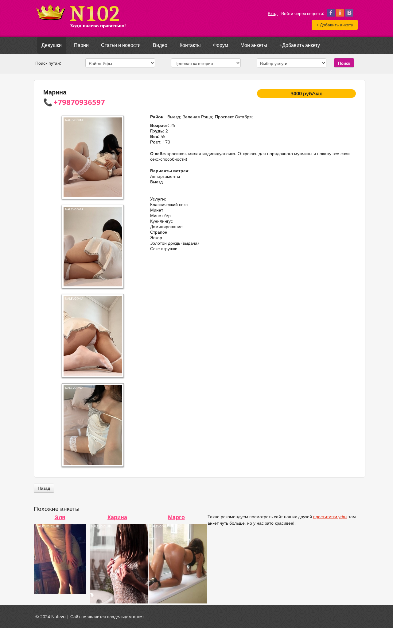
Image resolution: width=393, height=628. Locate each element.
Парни (81, 45)
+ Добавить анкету (334, 25)
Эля (60, 517)
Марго (176, 517)
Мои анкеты (253, 45)
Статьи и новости (121, 45)
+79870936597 (79, 102)
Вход (273, 13)
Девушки (51, 45)
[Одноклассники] (340, 14)
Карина (117, 517)
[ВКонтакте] (349, 14)
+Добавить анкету (299, 45)
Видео (160, 45)
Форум (220, 45)
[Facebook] (331, 14)
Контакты (190, 45)
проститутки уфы (330, 516)
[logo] (81, 30)
